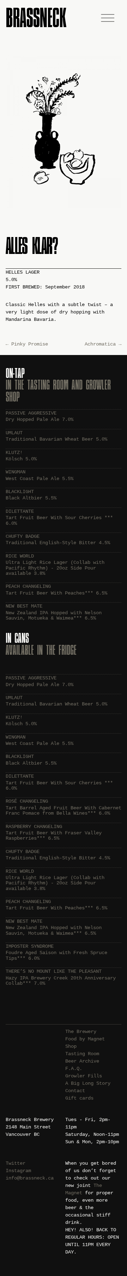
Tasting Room (82, 1054)
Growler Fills (83, 1076)
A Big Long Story (87, 1083)
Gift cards (79, 1098)
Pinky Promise (27, 344)
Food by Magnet (85, 1039)
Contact (75, 1091)
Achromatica (103, 344)
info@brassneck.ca (30, 1178)
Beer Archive (82, 1061)
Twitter (15, 1163)
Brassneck (36, 17)
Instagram (18, 1171)
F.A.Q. (73, 1068)
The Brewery (80, 1031)
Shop (71, 1046)
